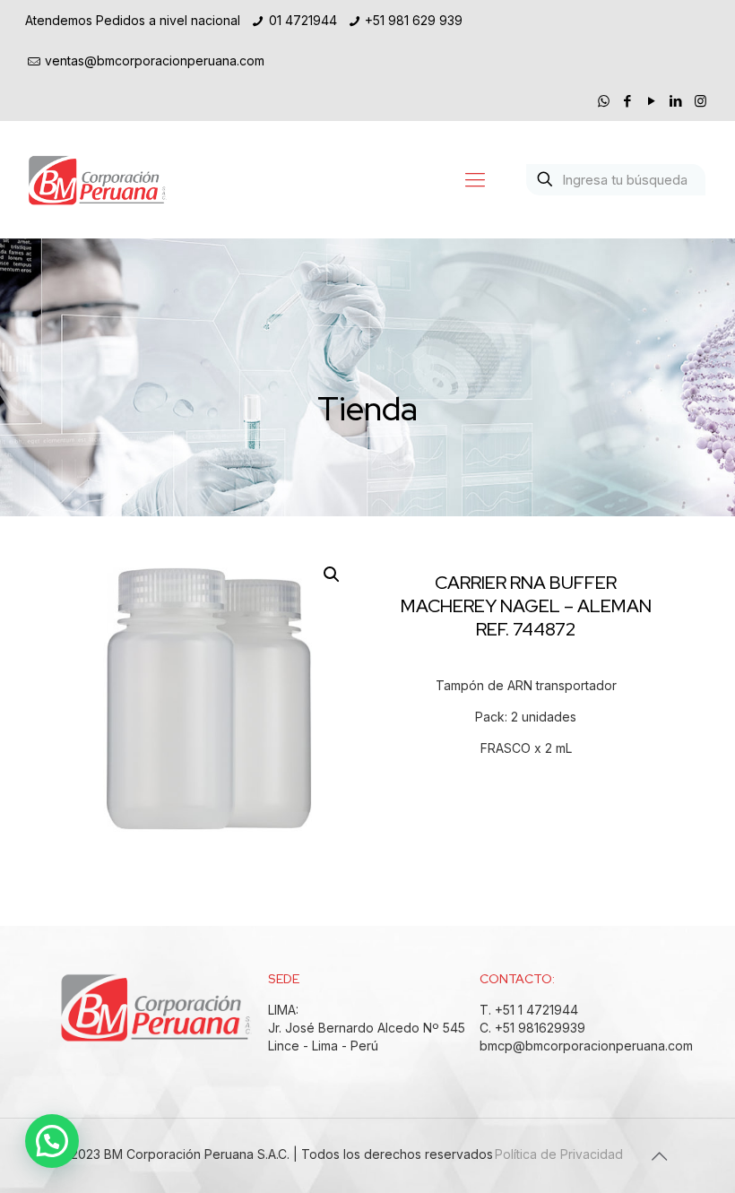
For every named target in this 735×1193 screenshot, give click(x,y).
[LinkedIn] (676, 100)
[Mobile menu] (475, 179)
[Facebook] (627, 100)
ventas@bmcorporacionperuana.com (154, 60)
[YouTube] (652, 100)
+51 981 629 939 (414, 20)
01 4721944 (303, 20)
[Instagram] (700, 100)
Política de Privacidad (559, 1154)
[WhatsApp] (603, 100)
